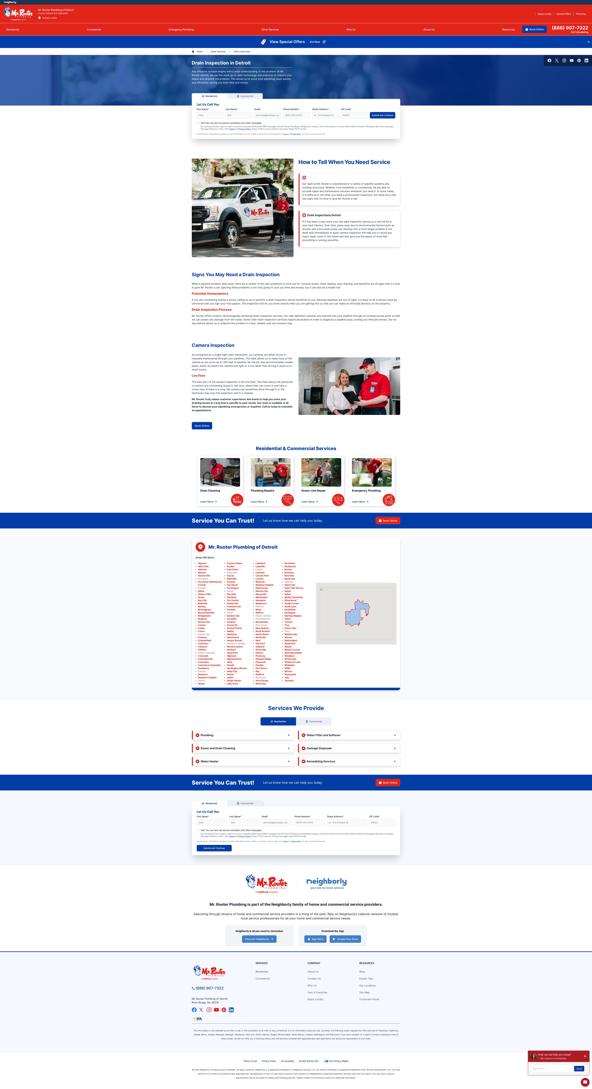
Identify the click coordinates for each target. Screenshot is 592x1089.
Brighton (202, 618)
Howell (230, 665)
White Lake (290, 659)
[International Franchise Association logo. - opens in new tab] (197, 1019)
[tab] (181, 29)
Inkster (230, 674)
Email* (257, 109)
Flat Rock (231, 597)
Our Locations (367, 985)
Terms (231, 129)
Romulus (289, 572)
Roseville (289, 575)
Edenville (231, 578)
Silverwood (290, 600)
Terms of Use (250, 1061)
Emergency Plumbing (366, 490)
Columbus (203, 662)
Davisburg (203, 668)
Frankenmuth (234, 606)
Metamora (261, 603)
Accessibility (287, 1061)
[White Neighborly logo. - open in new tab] (10, 2)
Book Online (202, 425)
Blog (362, 971)
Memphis (260, 600)
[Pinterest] (579, 60)
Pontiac (260, 665)
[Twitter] (557, 60)
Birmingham (204, 609)
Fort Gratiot (233, 600)
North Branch (263, 631)
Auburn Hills (204, 594)
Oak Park (260, 643)
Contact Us (314, 978)
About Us (313, 971)
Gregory (231, 622)
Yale (286, 677)
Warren (288, 637)
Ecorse (230, 575)
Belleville (202, 603)
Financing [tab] (581, 13)
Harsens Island (235, 646)
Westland (289, 656)
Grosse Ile (232, 625)
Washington (290, 640)
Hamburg (232, 634)
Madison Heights (264, 585)
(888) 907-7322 (209, 988)
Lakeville (260, 566)
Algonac (202, 563)
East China (232, 569)
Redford (260, 674)
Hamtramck (233, 637)
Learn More (207, 501)
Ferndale (231, 594)
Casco (201, 631)
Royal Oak (289, 578)
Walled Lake (290, 634)
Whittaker (289, 665)
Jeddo (230, 677)
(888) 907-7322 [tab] (570, 28)
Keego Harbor (234, 680)
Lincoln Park (262, 575)
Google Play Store (347, 939)
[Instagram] (564, 60)
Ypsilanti (289, 680)
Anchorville (204, 575)
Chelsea (202, 637)
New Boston (262, 622)
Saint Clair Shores (293, 588)
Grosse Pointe (234, 628)
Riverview (261, 683)
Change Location (49, 18)
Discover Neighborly (257, 939)
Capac (201, 628)
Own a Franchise (317, 992)
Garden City (233, 615)
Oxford (259, 652)
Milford (259, 612)
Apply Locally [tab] (544, 13)
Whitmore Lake (292, 662)
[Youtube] (572, 60)
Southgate (289, 612)
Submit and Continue (382, 115)
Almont (202, 572)
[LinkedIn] (586, 60)
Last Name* (232, 109)
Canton (202, 625)
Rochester (289, 563)
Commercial (246, 96)
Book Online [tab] (537, 29)
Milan (258, 609)
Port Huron (261, 668)
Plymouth (261, 662)
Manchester (262, 588)
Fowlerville (232, 603)
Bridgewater (204, 615)
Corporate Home (369, 999)
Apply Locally (315, 999)
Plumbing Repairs (262, 490)
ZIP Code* (346, 109)
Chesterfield (204, 640)
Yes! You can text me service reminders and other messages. (231, 123)
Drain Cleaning (210, 490)
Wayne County (292, 649)
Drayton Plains (234, 563)
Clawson (202, 646)
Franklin (231, 609)
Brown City (204, 622)
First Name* (203, 109)
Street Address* (320, 109)
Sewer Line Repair (313, 490)
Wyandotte (290, 674)
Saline (287, 594)
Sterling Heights (292, 615)
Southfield (289, 609)
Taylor (287, 618)
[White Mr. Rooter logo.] (18, 13)
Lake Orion (232, 683)
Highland (231, 656)
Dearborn (203, 674)
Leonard (260, 572)
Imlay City (232, 671)
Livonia (259, 578)
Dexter (201, 683)
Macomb (260, 581)
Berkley (202, 606)
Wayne (288, 646)
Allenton (202, 569)
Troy (286, 625)
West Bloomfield (293, 652)
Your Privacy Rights (339, 1061)
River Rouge (262, 680)
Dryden (230, 566)
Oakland (260, 646)
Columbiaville (205, 659)
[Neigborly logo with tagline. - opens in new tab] (327, 883)
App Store (317, 939)
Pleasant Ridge (263, 659)
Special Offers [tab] (564, 13)
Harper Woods (234, 640)
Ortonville (261, 649)
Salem (287, 591)
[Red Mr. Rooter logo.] (267, 883)
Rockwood (290, 566)
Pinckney (260, 656)
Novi (258, 640)
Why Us (312, 985)
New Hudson (262, 628)
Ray (257, 671)
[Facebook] (549, 60)
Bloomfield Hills (206, 612)
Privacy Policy (245, 129)
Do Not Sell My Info (308, 1061)
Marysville (261, 594)
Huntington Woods (237, 668)
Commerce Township (209, 665)
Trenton (288, 622)
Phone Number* (291, 109)
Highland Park (234, 659)
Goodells (231, 618)
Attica (201, 591)
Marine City (262, 591)
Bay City (202, 600)
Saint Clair (289, 585)
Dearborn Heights (207, 677)
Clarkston (203, 643)
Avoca (201, 597)
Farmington (233, 588)
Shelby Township (293, 597)
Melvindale (261, 597)
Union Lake (290, 628)
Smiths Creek (291, 603)
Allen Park (203, 566)
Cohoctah (203, 656)
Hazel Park (232, 652)
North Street (262, 634)
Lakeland (260, 563)
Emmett (231, 581)
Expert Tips (366, 978)
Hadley (230, 631)
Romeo (288, 569)
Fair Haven (232, 585)
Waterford (289, 643)
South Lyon (290, 606)
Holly (229, 662)
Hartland (231, 649)
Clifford (202, 649)
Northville (261, 637)
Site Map (364, 992)
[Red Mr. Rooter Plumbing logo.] (218, 972)
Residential (211, 96)
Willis (287, 668)
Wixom (288, 671)
